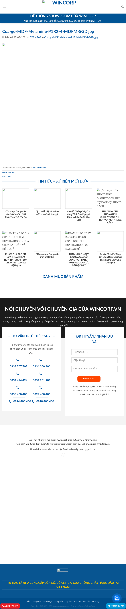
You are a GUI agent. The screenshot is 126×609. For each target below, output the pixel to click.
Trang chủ (36, 602)
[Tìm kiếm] (122, 7)
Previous (8, 172)
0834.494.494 (11, 606)
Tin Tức (86, 602)
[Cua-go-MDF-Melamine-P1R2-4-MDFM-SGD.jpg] (61, 102)
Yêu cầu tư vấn (117, 606)
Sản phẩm (58, 602)
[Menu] (4, 6)
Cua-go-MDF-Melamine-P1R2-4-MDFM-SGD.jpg (71, 37)
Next (6, 176)
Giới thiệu (47, 602)
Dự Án (68, 602)
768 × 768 (35, 37)
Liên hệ (95, 602)
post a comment (40, 168)
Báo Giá (77, 602)
